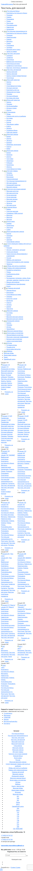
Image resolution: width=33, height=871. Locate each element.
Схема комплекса (16, 2)
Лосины (9, 305)
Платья (8, 147)
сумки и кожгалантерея (14, 341)
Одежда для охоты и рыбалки (16, 116)
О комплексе (8, 713)
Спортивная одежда (13, 242)
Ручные (27, 397)
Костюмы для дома (12, 98)
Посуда (8, 258)
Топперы (9, 47)
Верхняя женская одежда (14, 317)
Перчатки (9, 227)
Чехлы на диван (11, 51)
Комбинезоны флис (12, 274)
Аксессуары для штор (13, 349)
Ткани (6, 357)
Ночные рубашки (12, 96)
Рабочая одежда (11, 132)
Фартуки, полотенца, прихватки (17, 68)
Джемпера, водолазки (13, 144)
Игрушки (18, 792)
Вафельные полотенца (14, 62)
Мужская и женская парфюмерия (17, 337)
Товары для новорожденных (16, 268)
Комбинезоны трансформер (15, 284)
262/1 (19, 648)
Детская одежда (11, 183)
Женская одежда (12, 134)
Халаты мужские (11, 72)
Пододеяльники (11, 25)
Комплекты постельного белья (16, 13)
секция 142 (21, 505)
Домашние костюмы (13, 92)
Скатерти (9, 55)
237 (18, 823)
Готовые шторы (11, 345)
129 (18, 816)
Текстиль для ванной (14, 70)
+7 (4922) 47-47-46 (7, 839)
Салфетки (9, 57)
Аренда (6, 719)
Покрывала (10, 19)
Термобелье (10, 329)
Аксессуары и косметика (15, 333)
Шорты (8, 110)
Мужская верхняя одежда (15, 231)
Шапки (8, 307)
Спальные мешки (12, 252)
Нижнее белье (12, 207)
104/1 (3, 667)
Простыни (9, 23)
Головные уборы (11, 130)
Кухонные (21, 377)
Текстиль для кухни (13, 53)
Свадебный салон (9, 359)
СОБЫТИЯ (7, 717)
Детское (9, 219)
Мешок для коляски (12, 282)
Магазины (4, 650)
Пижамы (9, 94)
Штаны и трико (11, 108)
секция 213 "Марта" (7, 607)
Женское (9, 217)
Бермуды (9, 155)
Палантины (10, 225)
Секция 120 (21, 367)
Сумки (8, 229)
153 (18, 812)
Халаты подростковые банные (16, 76)
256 (18, 798)
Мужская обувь (18, 794)
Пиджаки (9, 236)
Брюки (8, 136)
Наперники (10, 29)
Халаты (8, 82)
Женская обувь (9, 353)
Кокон (8, 286)
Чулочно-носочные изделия (16, 189)
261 (18, 796)
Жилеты (9, 128)
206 (18, 827)
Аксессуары (11, 221)
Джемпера (9, 161)
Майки (8, 209)
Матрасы (9, 41)
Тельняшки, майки (12, 124)
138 (18, 821)
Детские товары (12, 171)
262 (2, 648)
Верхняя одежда (11, 187)
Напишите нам (16, 859)
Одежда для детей (14, 288)
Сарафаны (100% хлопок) (14, 213)
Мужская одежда (12, 151)
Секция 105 (4, 505)
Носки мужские (11, 195)
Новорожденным (12, 179)
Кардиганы (10, 165)
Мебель (9, 351)
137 (18, 818)
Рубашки (9, 163)
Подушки (9, 15)
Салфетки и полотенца (13, 66)
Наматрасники (11, 37)
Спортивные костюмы (13, 86)
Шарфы (9, 223)
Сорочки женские (12, 211)
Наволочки (10, 27)
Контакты (7, 723)
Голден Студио (15, 867)
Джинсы (9, 167)
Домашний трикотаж (13, 185)
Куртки (8, 122)
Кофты (8, 126)
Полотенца (10, 60)
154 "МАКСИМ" (18, 829)
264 (18, 808)
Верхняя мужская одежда (14, 319)
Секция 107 (21, 453)
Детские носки (11, 205)
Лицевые (28, 377)
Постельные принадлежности (17, 31)
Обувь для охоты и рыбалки (16, 266)
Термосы (9, 264)
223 (18, 825)
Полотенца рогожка (13, 64)
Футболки (9, 175)
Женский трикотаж (13, 80)
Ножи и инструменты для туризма (17, 262)
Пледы (8, 21)
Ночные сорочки (12, 88)
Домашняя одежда (13, 321)
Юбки (8, 149)
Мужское (9, 215)
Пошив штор (10, 347)
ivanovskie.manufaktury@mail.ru (12, 845)
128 (18, 814)
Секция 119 (4, 367)
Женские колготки (12, 191)
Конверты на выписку (13, 270)
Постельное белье (13, 11)
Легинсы (9, 140)
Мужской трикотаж (13, 100)
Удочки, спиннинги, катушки (15, 250)
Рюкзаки (9, 248)
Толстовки (9, 159)
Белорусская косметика (14, 339)
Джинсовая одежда (10, 355)
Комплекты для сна (12, 90)
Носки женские (11, 197)
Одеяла (8, 17)
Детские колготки (12, 193)
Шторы (9, 343)
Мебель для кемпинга (13, 260)
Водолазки (9, 177)
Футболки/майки (12, 106)
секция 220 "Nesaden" (25, 609)
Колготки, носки (11, 298)
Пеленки (9, 276)
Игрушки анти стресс (13, 49)
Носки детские (11, 201)
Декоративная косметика (14, 335)
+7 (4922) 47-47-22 (7, 835)
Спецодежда (11, 112)
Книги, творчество (18, 786)
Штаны (8, 120)
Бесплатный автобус (10, 721)
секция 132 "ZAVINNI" (8, 455)
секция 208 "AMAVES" (24, 558)
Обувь (8, 114)
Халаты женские (11, 74)
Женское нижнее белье (15, 331)
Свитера (9, 240)
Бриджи (9, 142)
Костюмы (9, 118)
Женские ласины (11, 199)
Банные (20, 369)
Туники (8, 84)
